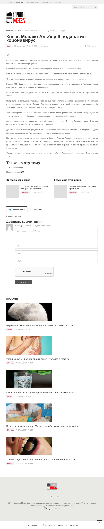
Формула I (25, 192)
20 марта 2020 (19, 46)
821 (31, 363)
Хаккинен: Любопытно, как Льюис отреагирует (82, 187)
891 (29, 329)
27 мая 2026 (22, 430)
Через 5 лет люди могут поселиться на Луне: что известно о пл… (41, 325)
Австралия (44, 46)
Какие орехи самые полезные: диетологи (43, 2)
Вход (62, 525)
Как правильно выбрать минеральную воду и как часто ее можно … (42, 392)
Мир (19, 30)
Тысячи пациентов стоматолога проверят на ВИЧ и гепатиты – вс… (42, 459)
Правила (48, 525)
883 (31, 463)
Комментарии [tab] (19, 209)
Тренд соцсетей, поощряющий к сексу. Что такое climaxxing (38, 358)
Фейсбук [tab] (37, 209)
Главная (9, 30)
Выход (75, 525)
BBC (22, 172)
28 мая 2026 (20, 396)
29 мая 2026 (22, 363)
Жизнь (9, 329)
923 (31, 430)
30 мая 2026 (20, 329)
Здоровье (10, 363)
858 (29, 396)
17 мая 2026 (22, 463)
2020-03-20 (37, 192)
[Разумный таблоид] (15, 18)
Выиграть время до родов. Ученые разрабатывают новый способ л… (43, 425)
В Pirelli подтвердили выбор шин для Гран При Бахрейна (34, 187)
